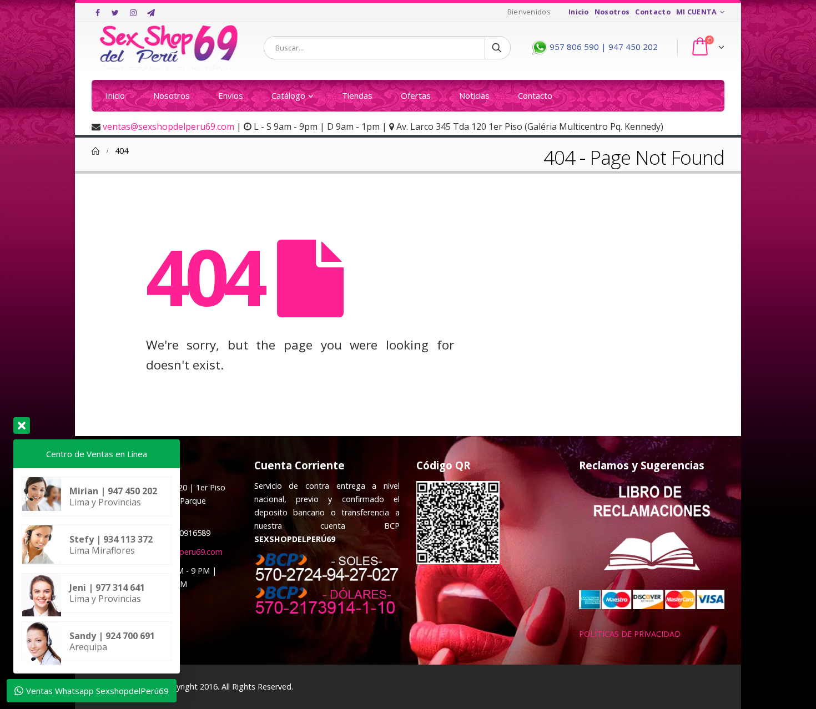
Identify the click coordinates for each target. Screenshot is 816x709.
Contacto (653, 12)
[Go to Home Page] (95, 151)
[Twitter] (115, 13)
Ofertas (416, 95)
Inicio (578, 12)
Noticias (474, 95)
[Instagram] (133, 13)
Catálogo (288, 95)
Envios (230, 95)
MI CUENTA (696, 12)
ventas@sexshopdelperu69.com (168, 126)
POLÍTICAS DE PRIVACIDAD (630, 634)
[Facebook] (98, 13)
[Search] (497, 48)
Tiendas (357, 95)
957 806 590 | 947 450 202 (602, 46)
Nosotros (612, 12)
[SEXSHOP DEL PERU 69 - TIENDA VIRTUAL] (169, 47)
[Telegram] (151, 13)
